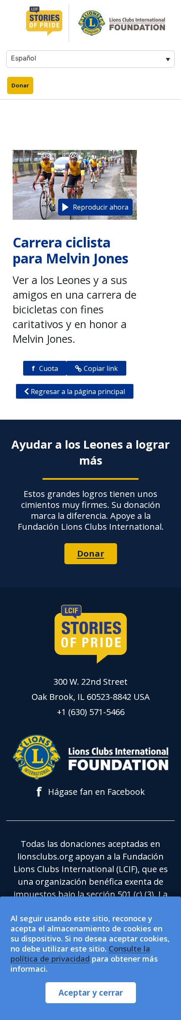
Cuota (45, 368)
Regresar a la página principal (78, 391)
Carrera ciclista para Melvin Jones (70, 250)
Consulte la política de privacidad (80, 954)
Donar (20, 85)
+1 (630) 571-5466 (91, 712)
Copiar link (101, 368)
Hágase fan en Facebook (90, 791)
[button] (95, 207)
